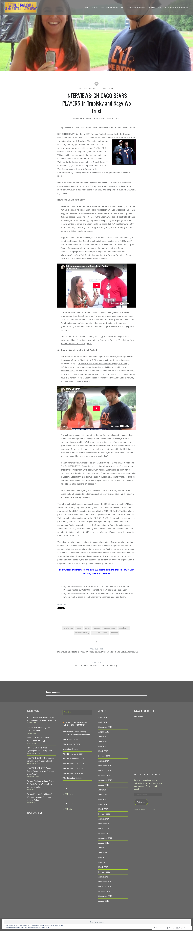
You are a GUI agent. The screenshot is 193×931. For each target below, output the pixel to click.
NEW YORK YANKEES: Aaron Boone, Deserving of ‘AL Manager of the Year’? (40, 771)
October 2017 (104, 833)
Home (86, 7)
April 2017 (102, 862)
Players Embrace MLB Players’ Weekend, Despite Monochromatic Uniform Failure (41, 797)
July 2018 (102, 790)
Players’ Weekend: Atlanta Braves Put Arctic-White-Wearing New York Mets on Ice (41, 784)
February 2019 (104, 756)
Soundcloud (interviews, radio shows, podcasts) (75, 723)
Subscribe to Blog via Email (147, 774)
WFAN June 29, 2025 (71, 744)
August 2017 (103, 843)
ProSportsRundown (92, 118)
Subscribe (141, 802)
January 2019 (103, 761)
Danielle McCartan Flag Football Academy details (40, 729)
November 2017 (104, 828)
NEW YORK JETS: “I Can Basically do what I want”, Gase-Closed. (41, 759)
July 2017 (102, 848)
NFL (95, 89)
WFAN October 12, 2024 (72, 778)
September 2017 (105, 838)
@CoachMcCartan (89, 127)
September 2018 (105, 780)
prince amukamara (100, 633)
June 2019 (102, 742)
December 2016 (104, 882)
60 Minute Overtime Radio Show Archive (168, 7)
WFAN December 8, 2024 (73, 754)
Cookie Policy (44, 927)
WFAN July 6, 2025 (70, 739)
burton (87, 628)
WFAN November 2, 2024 (73, 773)
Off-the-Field (106, 89)
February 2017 (104, 872)
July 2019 (102, 737)
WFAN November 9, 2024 (73, 768)
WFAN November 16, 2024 (73, 759)
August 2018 (103, 785)
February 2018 (104, 814)
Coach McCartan (34, 812)
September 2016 (105, 896)
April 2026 (102, 717)
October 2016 (104, 891)
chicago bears (109, 628)
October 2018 (104, 775)
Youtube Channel (110, 7)
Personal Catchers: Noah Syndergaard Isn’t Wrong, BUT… (40, 749)
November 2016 (104, 886)
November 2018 (104, 770)
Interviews (85, 89)
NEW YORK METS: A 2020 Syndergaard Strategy (38, 739)
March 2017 (103, 867)
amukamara (68, 628)
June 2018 (102, 795)
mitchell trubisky (82, 633)
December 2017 (104, 824)
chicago (97, 628)
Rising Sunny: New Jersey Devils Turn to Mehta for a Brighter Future (41, 718)
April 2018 (102, 804)
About (95, 7)
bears (79, 628)
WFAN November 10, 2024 (73, 764)
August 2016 (103, 901)
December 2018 (104, 766)
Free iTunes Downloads (133, 7)
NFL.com (92, 217)
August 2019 (103, 732)
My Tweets (138, 716)
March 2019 (103, 751)
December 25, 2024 (70, 749)
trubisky (114, 633)
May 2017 (102, 857)
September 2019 (105, 727)
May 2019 (102, 746)
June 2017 (102, 853)
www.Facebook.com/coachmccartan (118, 127)
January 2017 (103, 877)
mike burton (124, 628)
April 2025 (102, 722)
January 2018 (103, 819)
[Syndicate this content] (63, 722)
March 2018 (103, 809)
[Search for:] (77, 712)
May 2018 (102, 800)
